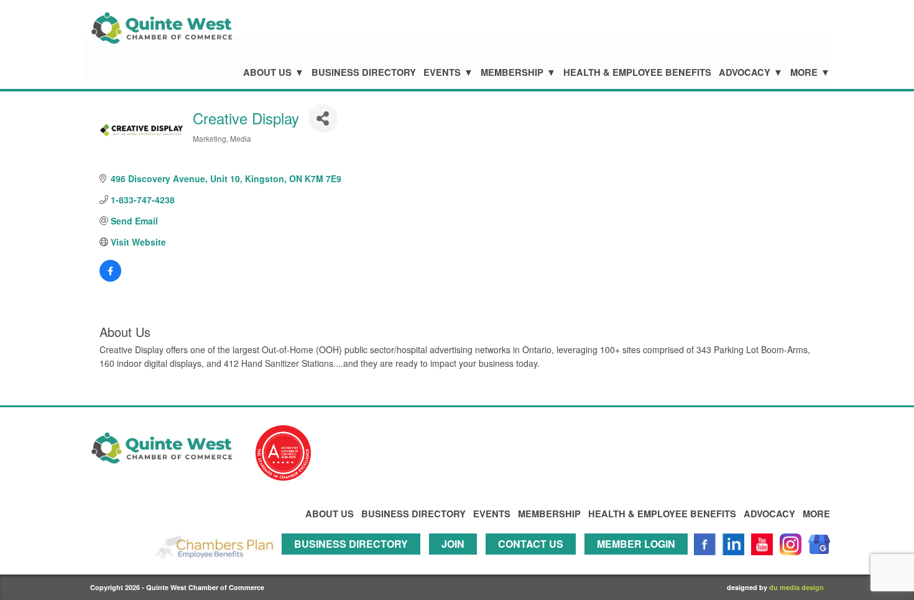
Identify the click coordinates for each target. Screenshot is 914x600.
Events (442, 72)
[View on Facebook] (110, 278)
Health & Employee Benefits (637, 72)
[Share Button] (322, 118)
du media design (796, 587)
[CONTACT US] (534, 560)
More (804, 72)
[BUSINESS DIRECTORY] (354, 560)
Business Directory (364, 72)
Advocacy (744, 72)
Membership (512, 72)
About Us (267, 72)
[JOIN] (456, 560)
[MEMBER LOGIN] (639, 560)
